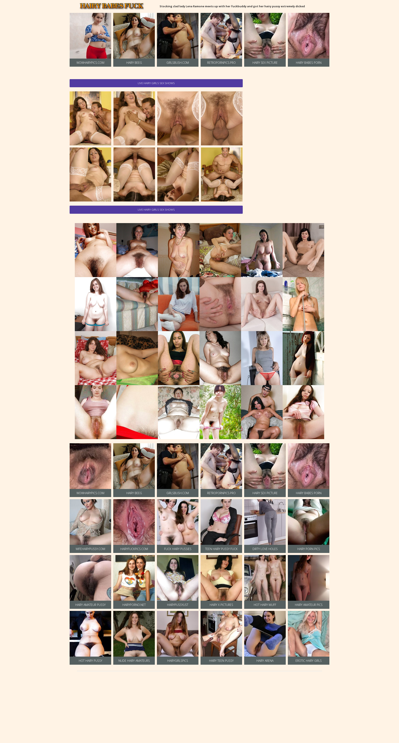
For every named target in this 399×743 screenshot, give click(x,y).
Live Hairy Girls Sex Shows (156, 83)
